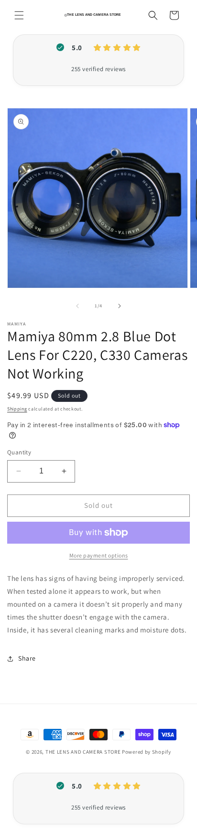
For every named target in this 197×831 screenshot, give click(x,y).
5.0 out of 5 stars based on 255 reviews (98, 69)
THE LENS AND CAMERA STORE (83, 751)
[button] (19, 15)
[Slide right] (119, 305)
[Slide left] (77, 305)
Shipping (17, 409)
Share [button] (27, 658)
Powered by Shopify (146, 751)
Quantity (19, 452)
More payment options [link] (98, 555)
